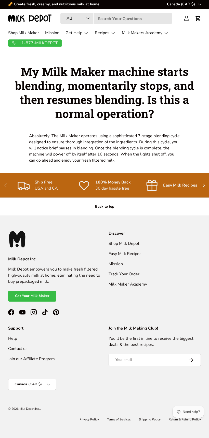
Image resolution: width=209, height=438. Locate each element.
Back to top (104, 206)
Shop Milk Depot (124, 243)
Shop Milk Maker (23, 33)
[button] (197, 18)
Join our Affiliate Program (31, 359)
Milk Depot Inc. (29, 409)
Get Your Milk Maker (32, 295)
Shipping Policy (150, 419)
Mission (52, 33)
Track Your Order (124, 274)
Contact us (18, 348)
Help (12, 338)
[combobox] (116, 18)
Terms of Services (119, 419)
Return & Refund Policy (185, 419)
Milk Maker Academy (128, 284)
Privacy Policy (89, 419)
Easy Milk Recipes (125, 254)
